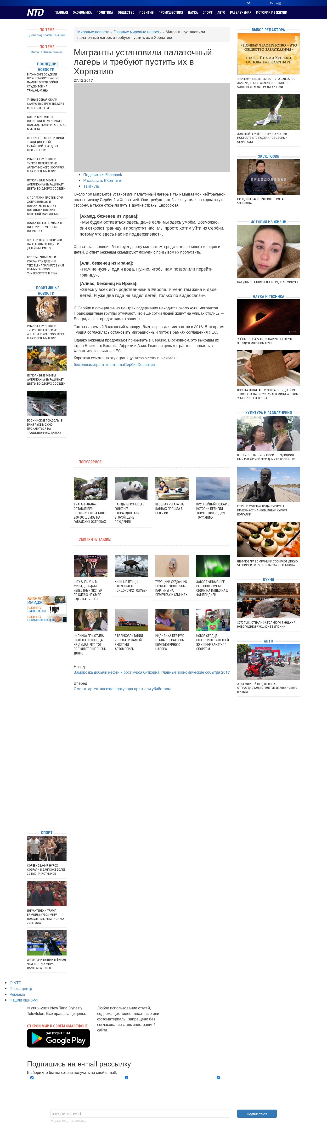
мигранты (98, 364)
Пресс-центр (21, 988)
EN (271, 3)
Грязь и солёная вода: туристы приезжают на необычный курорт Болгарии (262, 510)
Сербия (131, 364)
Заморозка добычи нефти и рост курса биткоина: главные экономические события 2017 (152, 672)
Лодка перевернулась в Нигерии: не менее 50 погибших (44, 227)
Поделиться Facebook (102, 174)
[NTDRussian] (28, 783)
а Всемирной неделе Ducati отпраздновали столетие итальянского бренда (267, 688)
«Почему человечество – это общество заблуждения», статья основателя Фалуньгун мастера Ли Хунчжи (266, 83)
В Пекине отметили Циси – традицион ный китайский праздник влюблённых (46, 144)
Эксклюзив (268, 156)
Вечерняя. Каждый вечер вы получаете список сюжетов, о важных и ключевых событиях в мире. (71, 1083)
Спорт (208, 12)
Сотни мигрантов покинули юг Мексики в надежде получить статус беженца (47, 123)
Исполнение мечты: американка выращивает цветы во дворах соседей (46, 184)
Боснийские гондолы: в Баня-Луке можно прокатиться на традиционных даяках (45, 426)
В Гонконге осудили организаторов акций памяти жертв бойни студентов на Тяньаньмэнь (43, 83)
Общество (126, 12)
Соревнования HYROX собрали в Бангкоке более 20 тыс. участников (46, 869)
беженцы (82, 364)
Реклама (17, 994)
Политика (104, 12)
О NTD (16, 982)
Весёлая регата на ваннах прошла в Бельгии (169, 508)
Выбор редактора (268, 30)
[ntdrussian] (28, 812)
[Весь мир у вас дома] (28, 790)
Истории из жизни (271, 12)
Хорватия (146, 364)
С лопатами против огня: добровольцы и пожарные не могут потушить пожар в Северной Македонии (45, 206)
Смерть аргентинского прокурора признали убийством (122, 688)
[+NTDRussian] (28, 805)
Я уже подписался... (68, 1120)
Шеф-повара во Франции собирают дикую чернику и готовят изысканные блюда (267, 563)
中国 (278, 3)
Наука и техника (268, 296)
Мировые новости (93, 32)
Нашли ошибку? (24, 1000)
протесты (115, 364)
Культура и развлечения (268, 413)
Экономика (82, 12)
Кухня (268, 580)
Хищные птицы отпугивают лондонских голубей (131, 586)
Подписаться (257, 1113)
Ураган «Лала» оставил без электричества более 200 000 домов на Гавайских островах (90, 513)
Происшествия (170, 12)
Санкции (59, 35)
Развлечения (240, 12)
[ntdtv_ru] (28, 819)
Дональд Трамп (40, 35)
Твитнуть (91, 186)
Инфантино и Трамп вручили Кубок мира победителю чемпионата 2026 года (45, 917)
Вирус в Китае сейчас (47, 52)
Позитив (146, 12)
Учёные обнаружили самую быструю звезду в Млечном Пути (45, 104)
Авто (221, 12)
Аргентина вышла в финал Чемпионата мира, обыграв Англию (46, 964)
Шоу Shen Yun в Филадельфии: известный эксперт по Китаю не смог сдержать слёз (89, 590)
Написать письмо (112, 1035)
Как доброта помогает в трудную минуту (267, 282)
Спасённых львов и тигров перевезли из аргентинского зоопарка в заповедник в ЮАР (45, 165)
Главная (61, 12)
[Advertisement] (121, 410)
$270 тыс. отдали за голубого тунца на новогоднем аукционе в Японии (266, 624)
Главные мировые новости (137, 32)
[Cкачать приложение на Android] (58, 1044)
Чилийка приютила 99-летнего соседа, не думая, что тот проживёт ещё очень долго (90, 644)
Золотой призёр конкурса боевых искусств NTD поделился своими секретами (262, 138)
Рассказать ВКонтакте (102, 180)
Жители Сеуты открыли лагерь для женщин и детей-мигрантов (44, 244)
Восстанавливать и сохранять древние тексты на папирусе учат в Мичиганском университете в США (45, 265)
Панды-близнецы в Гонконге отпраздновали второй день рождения (129, 513)
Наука (193, 12)
